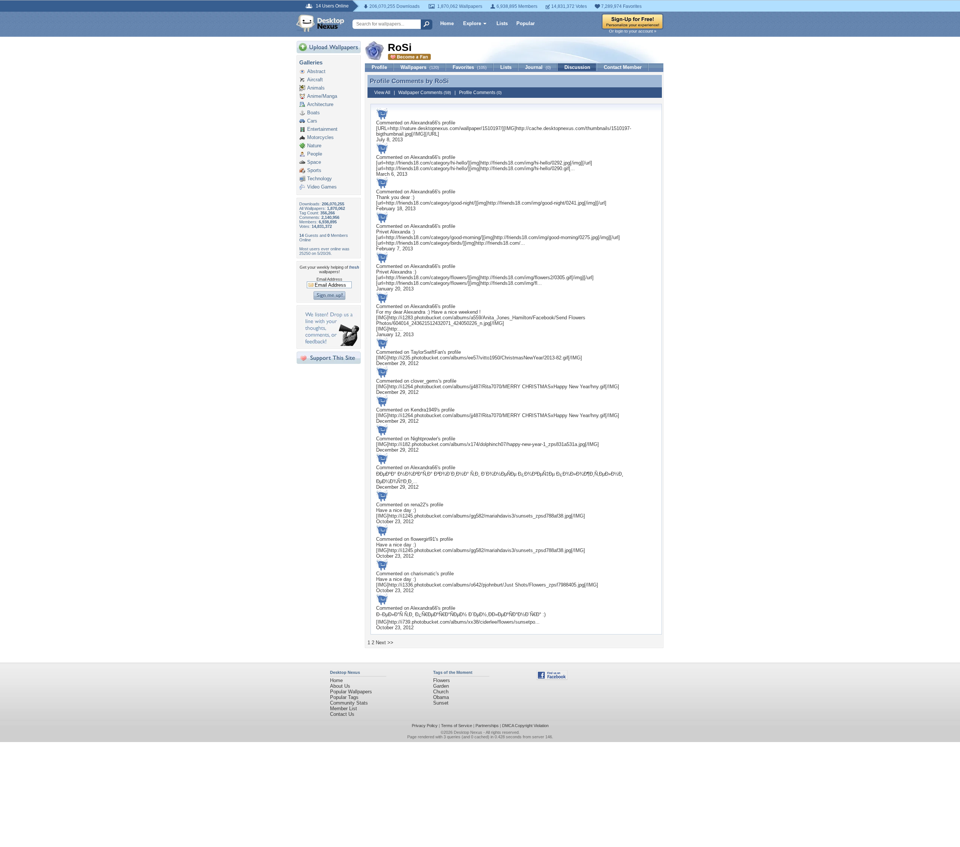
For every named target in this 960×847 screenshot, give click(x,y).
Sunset (440, 703)
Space (314, 162)
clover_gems (424, 381)
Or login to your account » (632, 31)
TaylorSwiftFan (427, 352)
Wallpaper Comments (424, 92)
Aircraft (315, 79)
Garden (441, 686)
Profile (379, 67)
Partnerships (487, 725)
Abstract (316, 71)
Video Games (322, 187)
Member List (343, 708)
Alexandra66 (423, 123)
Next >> (384, 642)
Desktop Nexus (468, 732)
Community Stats (349, 703)
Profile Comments (480, 92)
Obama (441, 697)
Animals (316, 88)
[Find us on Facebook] (552, 678)
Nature (314, 145)
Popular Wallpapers (351, 691)
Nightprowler (424, 438)
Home (447, 23)
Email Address (329, 279)
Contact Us (342, 714)
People (314, 154)
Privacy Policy (425, 725)
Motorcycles (320, 137)
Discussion (577, 67)
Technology (319, 178)
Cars (312, 121)
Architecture (320, 104)
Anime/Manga (322, 96)
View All (382, 92)
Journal (538, 67)
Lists (502, 23)
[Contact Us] (331, 344)
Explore (472, 23)
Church (440, 691)
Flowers (441, 680)
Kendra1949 (423, 410)
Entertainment (322, 129)
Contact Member (623, 67)
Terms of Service (456, 725)
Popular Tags (344, 697)
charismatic (423, 573)
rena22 (418, 504)
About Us (340, 686)
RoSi (442, 81)
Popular (525, 23)
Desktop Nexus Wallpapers (320, 23)
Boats (313, 112)
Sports (314, 170)
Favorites (470, 67)
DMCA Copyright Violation (525, 725)
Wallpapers (419, 67)
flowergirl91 (423, 539)
